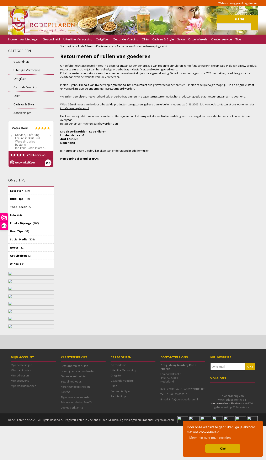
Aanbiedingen (29, 39)
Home (12, 39)
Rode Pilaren (85, 46)
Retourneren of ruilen (74, 366)
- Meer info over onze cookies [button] (209, 438)
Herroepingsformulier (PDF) (79, 158)
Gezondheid (51, 39)
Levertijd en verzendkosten (78, 371)
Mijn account (22, 357)
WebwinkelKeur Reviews (226, 403)
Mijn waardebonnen (23, 386)
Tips (238, 39)
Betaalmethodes (71, 381)
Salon (181, 39)
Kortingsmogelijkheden (75, 387)
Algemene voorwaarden (76, 397)
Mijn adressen (20, 375)
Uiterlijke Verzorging (77, 39)
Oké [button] (223, 448)
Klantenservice (221, 39)
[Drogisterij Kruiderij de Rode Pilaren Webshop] (41, 32)
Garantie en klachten (74, 376)
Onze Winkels (197, 39)
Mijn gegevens (20, 380)
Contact (65, 392)
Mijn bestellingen (21, 365)
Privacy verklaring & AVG (76, 402)
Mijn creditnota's (21, 370)
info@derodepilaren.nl (74, 108)
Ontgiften (103, 39)
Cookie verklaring (72, 407)
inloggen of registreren (243, 3)
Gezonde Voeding (125, 39)
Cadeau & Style (163, 39)
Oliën (145, 39)
